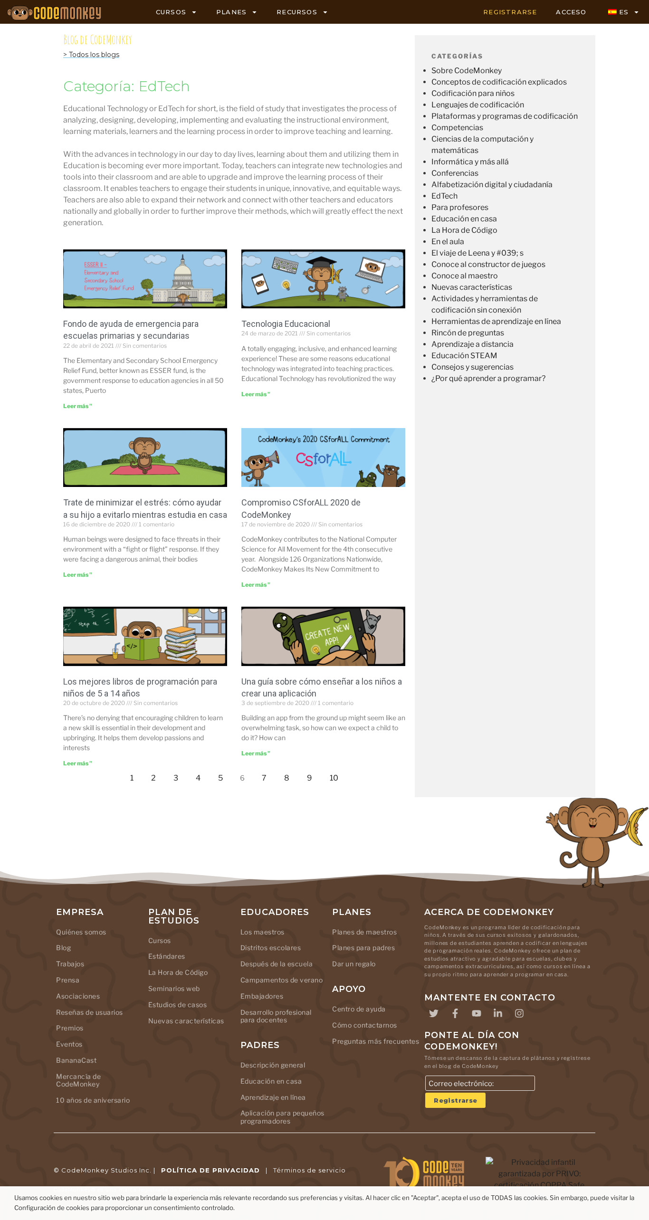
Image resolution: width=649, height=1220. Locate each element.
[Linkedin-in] (497, 1013)
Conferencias (454, 173)
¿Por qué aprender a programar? (488, 378)
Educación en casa (464, 218)
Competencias (457, 127)
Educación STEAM (464, 355)
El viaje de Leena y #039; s (477, 252)
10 (336, 775)
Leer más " (77, 406)
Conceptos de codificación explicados (499, 81)
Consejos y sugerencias (472, 367)
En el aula (447, 241)
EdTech (444, 195)
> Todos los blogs (91, 54)
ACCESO (571, 12)
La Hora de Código (464, 230)
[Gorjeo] (433, 1013)
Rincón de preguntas (467, 332)
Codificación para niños (473, 93)
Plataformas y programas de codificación (504, 116)
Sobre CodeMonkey (466, 70)
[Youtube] (476, 1013)
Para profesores (459, 207)
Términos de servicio (309, 1170)
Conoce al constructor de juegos (488, 264)
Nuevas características (471, 287)
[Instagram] (519, 1013)
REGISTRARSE (510, 12)
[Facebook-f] (455, 1013)
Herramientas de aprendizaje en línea (496, 321)
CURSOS (171, 12)
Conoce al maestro (464, 275)
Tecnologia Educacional (285, 324)
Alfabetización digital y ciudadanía (492, 184)
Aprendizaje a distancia (472, 344)
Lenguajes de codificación (477, 104)
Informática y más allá (470, 161)
